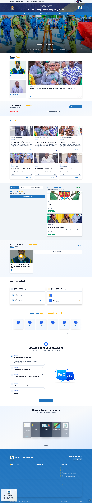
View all (79, 245)
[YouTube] (77, 459)
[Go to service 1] (42, 445)
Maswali (13, 1)
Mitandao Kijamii (20, 1)
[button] (27, 359)
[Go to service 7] (48, 445)
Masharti (71, 501)
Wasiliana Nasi (34, 1)
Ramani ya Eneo (79, 501)
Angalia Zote (78, 187)
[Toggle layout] (15, 490)
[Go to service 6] (47, 445)
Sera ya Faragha (64, 501)
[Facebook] (80, 459)
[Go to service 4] (45, 445)
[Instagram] (74, 459)
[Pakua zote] (40, 295)
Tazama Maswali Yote (45, 400)
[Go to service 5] (46, 445)
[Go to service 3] (44, 445)
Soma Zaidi (33, 95)
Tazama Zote (40, 288)
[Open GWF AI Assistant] (89, 500)
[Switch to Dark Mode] (75, 1)
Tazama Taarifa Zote (76, 106)
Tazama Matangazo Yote (27, 196)
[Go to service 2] (43, 445)
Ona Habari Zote (77, 121)
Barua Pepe (42, 1)
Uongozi (27, 1)
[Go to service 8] (49, 445)
